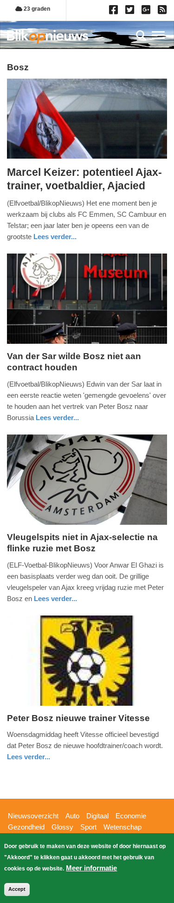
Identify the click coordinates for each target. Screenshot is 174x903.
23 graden (36, 9)
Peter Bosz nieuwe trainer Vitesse (78, 718)
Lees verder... (55, 237)
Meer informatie (91, 868)
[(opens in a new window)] (115, 11)
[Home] (47, 36)
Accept (17, 889)
